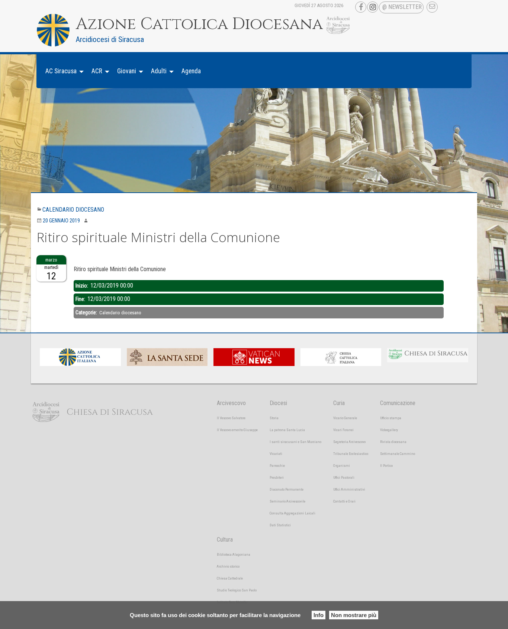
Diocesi (278, 403)
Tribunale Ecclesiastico (350, 454)
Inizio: (82, 286)
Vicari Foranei (343, 430)
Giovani (126, 71)
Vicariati (276, 454)
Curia (339, 403)
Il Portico (386, 465)
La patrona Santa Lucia (287, 430)
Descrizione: (87, 260)
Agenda (191, 71)
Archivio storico (228, 566)
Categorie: (86, 312)
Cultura (225, 539)
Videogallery (389, 430)
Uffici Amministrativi (349, 489)
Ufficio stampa (390, 418)
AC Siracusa (61, 71)
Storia (274, 418)
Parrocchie (277, 465)
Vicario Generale (345, 418)
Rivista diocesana (393, 442)
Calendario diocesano (73, 209)
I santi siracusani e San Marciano (295, 442)
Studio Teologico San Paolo (237, 590)
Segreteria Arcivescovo (349, 442)
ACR (96, 71)
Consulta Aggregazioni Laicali (292, 513)
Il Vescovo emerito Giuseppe (237, 430)
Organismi (341, 465)
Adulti (159, 71)
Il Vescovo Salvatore (231, 418)
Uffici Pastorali (343, 477)
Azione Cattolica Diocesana (199, 24)
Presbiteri (277, 477)
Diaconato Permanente (286, 489)
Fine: (80, 299)
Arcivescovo (231, 403)
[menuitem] (62, 71)
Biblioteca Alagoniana (233, 554)
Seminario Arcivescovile (287, 501)
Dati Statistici (280, 525)
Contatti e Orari (344, 501)
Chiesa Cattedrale (230, 578)
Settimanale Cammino (397, 454)
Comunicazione (397, 403)
